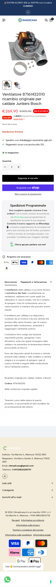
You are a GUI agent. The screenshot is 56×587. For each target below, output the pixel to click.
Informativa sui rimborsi (32, 520)
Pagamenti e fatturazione (34, 282)
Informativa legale (42, 535)
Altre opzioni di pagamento (28, 194)
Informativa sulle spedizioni (18, 535)
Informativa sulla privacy (28, 525)
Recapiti (16, 520)
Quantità (6, 161)
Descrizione (11, 282)
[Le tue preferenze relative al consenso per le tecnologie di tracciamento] (51, 582)
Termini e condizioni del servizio (28, 530)
